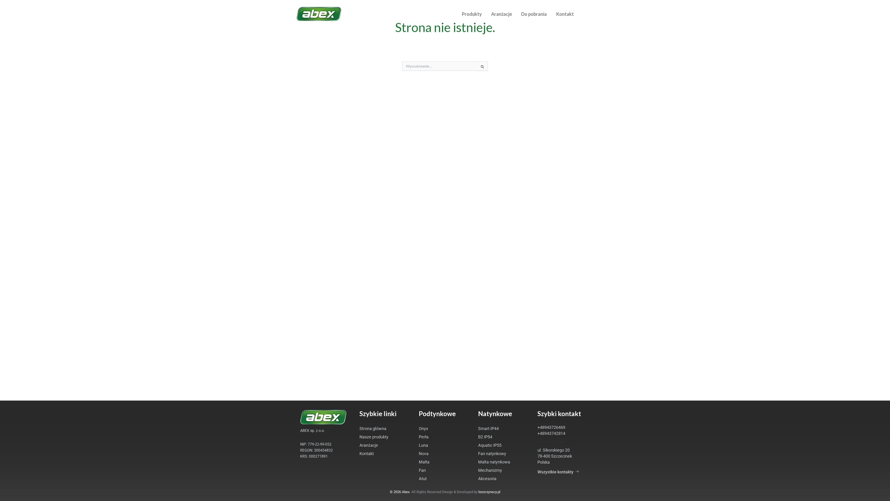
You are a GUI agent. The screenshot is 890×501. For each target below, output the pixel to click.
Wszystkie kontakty (556, 472)
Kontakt (565, 14)
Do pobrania (534, 14)
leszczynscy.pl (489, 492)
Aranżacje (501, 14)
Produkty (472, 14)
